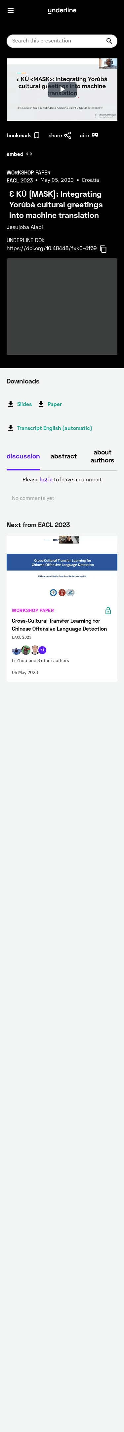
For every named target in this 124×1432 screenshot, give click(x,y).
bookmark (19, 135)
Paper (55, 404)
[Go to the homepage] (62, 10)
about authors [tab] (102, 456)
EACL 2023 (54, 524)
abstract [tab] (64, 456)
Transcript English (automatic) (54, 428)
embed (15, 154)
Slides (24, 404)
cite (84, 135)
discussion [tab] (23, 456)
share (55, 135)
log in (46, 480)
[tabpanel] (62, 489)
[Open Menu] (10, 10)
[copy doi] (107, 249)
